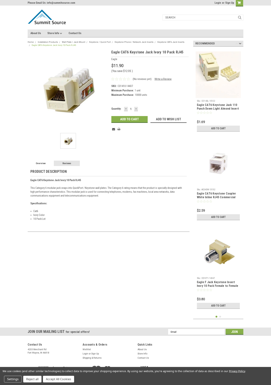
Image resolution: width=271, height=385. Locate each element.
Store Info (53, 33)
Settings (13, 379)
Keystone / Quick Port (100, 42)
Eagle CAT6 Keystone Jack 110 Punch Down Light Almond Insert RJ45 (218, 108)
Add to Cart (218, 128)
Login (218, 2)
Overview (41, 163)
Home (31, 42)
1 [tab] (217, 317)
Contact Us (75, 33)
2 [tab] (220, 317)
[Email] (113, 129)
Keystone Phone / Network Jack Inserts (134, 42)
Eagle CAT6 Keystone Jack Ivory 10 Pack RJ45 (54, 45)
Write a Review (163, 79)
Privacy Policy (237, 371)
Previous (236, 44)
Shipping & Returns (92, 358)
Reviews (66, 163)
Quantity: (116, 108)
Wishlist (87, 349)
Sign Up (229, 2)
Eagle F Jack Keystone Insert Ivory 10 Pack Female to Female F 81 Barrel (217, 285)
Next (240, 44)
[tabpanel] (218, 91)
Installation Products (48, 42)
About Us (35, 33)
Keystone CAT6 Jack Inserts (170, 42)
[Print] (118, 129)
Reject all (32, 379)
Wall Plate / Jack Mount (73, 42)
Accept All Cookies (58, 379)
